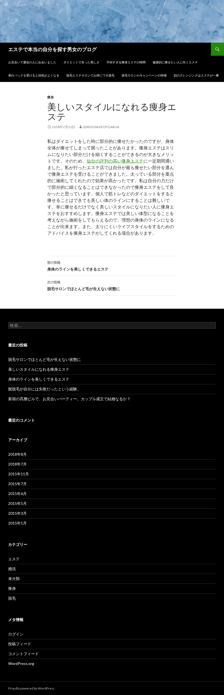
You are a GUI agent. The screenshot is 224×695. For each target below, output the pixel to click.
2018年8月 (17, 454)
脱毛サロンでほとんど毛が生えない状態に (83, 285)
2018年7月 (17, 464)
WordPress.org (21, 663)
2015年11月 (18, 474)
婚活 (12, 568)
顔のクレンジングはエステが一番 (196, 75)
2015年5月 (17, 503)
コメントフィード (23, 653)
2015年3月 (17, 513)
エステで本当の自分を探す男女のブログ (52, 49)
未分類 (14, 578)
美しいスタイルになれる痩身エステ (38, 369)
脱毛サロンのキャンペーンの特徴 (144, 75)
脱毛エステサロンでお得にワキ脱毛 (90, 75)
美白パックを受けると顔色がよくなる (33, 75)
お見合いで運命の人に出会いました (32, 62)
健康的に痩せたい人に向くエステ (175, 62)
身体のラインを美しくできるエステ (77, 265)
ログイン (15, 634)
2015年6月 (17, 493)
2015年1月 (17, 523)
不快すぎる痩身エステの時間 (126, 62)
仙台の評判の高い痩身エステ (115, 160)
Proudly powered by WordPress (31, 688)
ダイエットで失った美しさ (81, 62)
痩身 (50, 97)
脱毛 (12, 598)
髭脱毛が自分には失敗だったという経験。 (44, 389)
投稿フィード (19, 643)
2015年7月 (17, 483)
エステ (14, 558)
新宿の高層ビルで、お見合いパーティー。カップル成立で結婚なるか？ (69, 398)
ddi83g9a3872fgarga (101, 127)
